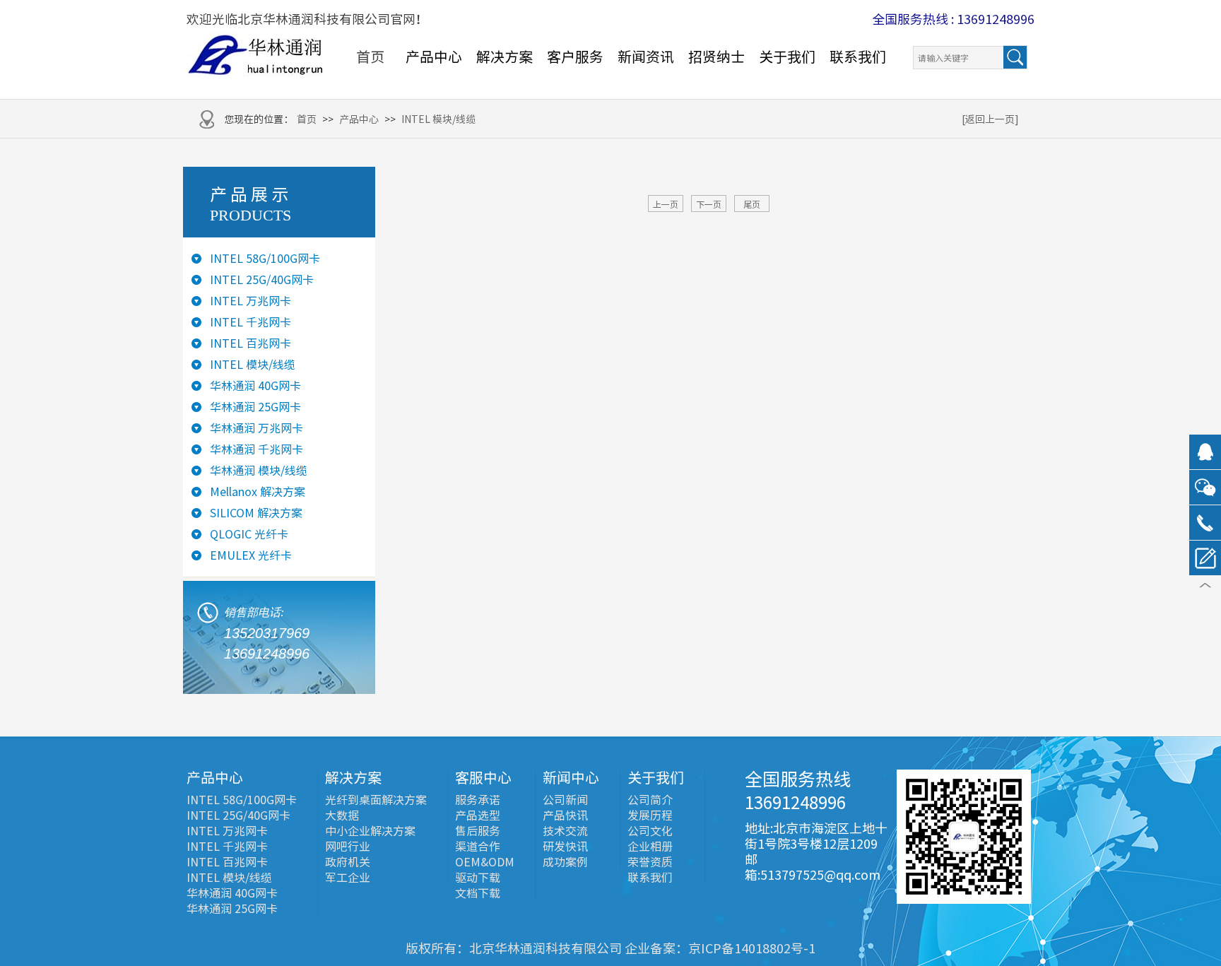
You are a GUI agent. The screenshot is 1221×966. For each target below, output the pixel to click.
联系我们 (858, 56)
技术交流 (565, 831)
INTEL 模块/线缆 (438, 119)
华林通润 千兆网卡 (256, 449)
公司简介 (650, 800)
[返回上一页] (990, 119)
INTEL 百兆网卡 (250, 343)
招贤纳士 (716, 56)
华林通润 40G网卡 (255, 385)
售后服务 (477, 831)
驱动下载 (477, 877)
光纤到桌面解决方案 (376, 800)
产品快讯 (565, 815)
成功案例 (565, 862)
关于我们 (787, 56)
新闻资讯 (646, 56)
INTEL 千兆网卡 (250, 322)
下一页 (708, 204)
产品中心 (434, 56)
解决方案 (504, 56)
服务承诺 (477, 800)
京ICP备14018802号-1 (751, 948)
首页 (370, 56)
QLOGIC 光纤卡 (249, 534)
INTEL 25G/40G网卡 (262, 279)
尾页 (751, 204)
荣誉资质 (650, 862)
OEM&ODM (484, 862)
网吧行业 (347, 846)
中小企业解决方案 (370, 831)
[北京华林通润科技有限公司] (257, 55)
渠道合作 (477, 846)
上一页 (665, 204)
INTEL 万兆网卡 (250, 301)
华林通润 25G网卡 (255, 407)
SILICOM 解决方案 (256, 513)
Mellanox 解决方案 (257, 491)
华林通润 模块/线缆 (258, 470)
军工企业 (347, 877)
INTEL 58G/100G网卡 (265, 258)
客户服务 (575, 56)
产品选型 (477, 815)
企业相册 (650, 846)
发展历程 (650, 815)
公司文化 (650, 831)
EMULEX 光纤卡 (251, 555)
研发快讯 (565, 846)
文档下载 (477, 893)
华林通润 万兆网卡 (256, 428)
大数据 (342, 815)
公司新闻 (565, 800)
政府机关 (347, 862)
